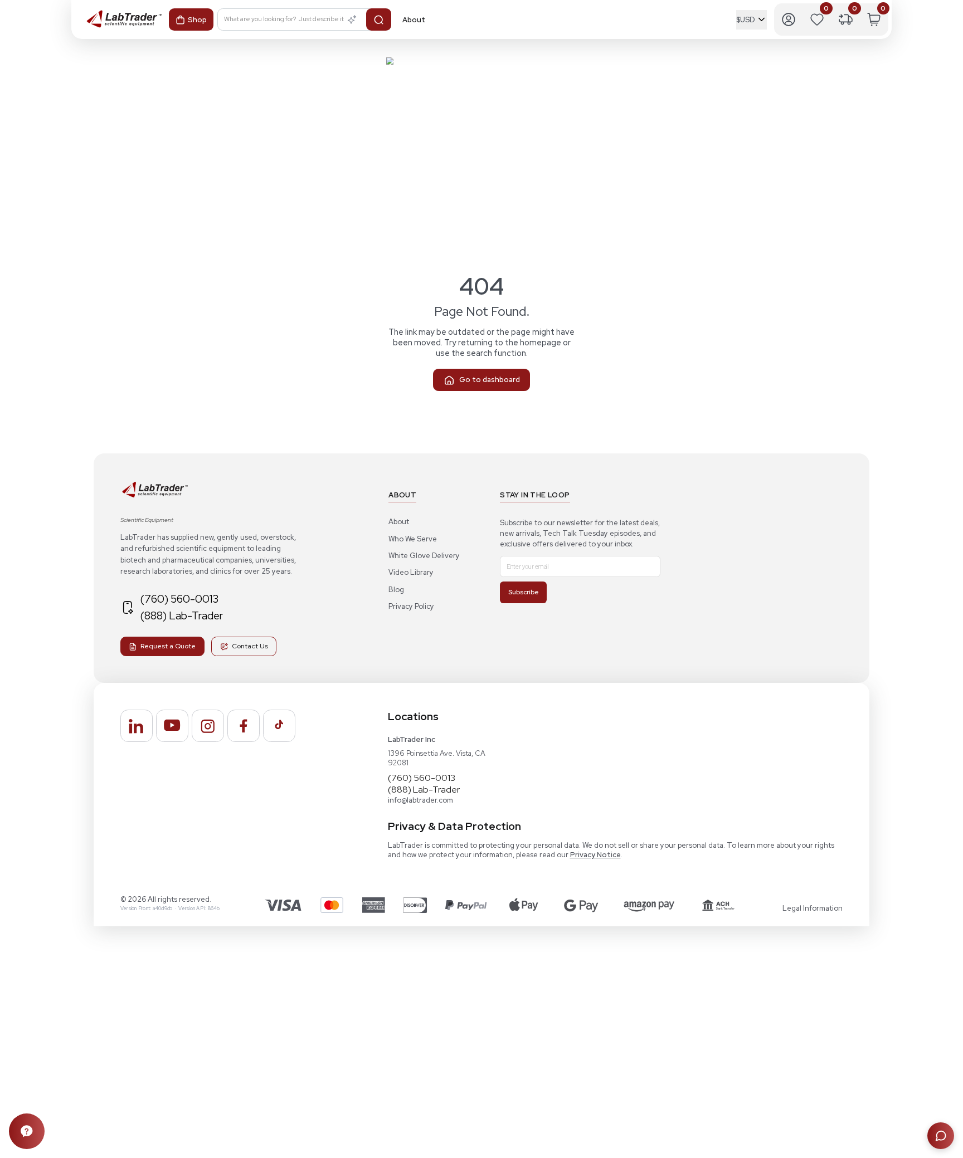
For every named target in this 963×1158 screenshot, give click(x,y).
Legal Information (812, 908)
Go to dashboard (489, 379)
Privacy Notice (595, 854)
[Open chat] (940, 1135)
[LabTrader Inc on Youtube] (172, 726)
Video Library (411, 572)
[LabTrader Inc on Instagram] (208, 726)
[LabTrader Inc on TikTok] (279, 726)
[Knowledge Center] (27, 1131)
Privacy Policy (411, 606)
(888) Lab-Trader (181, 615)
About (398, 521)
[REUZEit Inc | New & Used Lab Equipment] (154, 495)
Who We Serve (412, 539)
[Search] (378, 19)
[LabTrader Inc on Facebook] (243, 726)
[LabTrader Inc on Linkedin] (136, 726)
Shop (197, 20)
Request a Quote (168, 646)
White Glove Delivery (424, 555)
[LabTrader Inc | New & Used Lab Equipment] (118, 19)
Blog (396, 589)
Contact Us (250, 646)
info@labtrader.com (420, 800)
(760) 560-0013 (179, 599)
